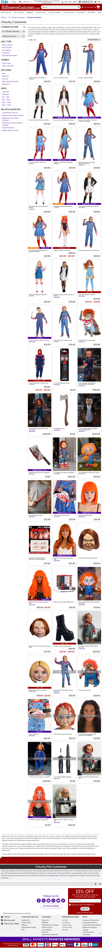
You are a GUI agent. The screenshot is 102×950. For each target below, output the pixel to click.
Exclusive (29, 12)
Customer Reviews (90, 923)
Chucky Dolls (6, 63)
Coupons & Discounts (91, 920)
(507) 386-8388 (70, 2)
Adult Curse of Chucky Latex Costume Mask (39, 646)
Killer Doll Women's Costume (87, 294)
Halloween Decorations (9, 55)
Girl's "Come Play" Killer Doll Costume (37, 163)
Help (99, 2)
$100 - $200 (6, 102)
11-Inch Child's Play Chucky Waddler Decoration (89, 602)
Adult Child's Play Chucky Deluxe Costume (63, 691)
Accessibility (46, 930)
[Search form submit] (79, 7)
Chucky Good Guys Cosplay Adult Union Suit (38, 383)
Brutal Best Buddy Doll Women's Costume (63, 207)
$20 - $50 (5, 97)
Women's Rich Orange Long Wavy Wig (63, 558)
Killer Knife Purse (33, 734)
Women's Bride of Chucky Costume (39, 120)
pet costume (60, 875)
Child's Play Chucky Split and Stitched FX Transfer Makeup (37, 558)
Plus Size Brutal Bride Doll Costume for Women (89, 207)
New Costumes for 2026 (10, 81)
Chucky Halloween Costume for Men (89, 250)
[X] (44, 901)
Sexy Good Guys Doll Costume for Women (38, 207)
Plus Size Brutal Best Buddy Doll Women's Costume (38, 251)
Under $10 (5, 92)
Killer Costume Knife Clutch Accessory (61, 516)
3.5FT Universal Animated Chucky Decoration (38, 429)
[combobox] (59, 7)
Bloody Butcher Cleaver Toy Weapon (39, 472)
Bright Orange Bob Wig (85, 515)
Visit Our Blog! (52, 906)
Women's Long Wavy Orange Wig (38, 819)
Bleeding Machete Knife (35, 515)
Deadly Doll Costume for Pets (87, 340)
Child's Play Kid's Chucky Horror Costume (63, 341)
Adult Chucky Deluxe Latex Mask (88, 558)
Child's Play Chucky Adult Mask (63, 734)
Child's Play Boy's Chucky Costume (39, 340)
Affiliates (45, 923)
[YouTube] (58, 901)
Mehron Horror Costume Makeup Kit (64, 602)
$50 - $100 (6, 100)
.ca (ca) (64, 920)
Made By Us (6, 84)
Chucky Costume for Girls (61, 77)
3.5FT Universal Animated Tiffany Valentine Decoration (88, 429)
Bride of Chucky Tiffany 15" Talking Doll (64, 820)
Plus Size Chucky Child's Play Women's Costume (87, 163)
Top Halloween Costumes (88, 933)
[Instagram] (53, 901)
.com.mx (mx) (67, 927)
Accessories (81, 12)
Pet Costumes (6, 50)
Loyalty (85, 930)
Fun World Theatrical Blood (61, 383)
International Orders (28, 927)
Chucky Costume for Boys (86, 77)
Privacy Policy (47, 927)
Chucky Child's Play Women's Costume (37, 78)
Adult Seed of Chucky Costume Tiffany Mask (37, 691)
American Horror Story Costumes (13, 115)
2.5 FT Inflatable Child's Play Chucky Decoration (89, 473)
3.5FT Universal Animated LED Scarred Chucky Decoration (87, 383)
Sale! (99, 12)
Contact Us (86, 2)
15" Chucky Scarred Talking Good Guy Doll (88, 646)
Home (7, 917)
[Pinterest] (49, 901)
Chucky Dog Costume (85, 690)
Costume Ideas (40, 12)
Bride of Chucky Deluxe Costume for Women (64, 295)
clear (24, 27)
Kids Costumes (19, 12)
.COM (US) (26, 2)
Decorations (91, 12)
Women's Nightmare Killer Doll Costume (37, 295)
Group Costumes (68, 12)
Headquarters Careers (50, 925)
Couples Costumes (54, 12)
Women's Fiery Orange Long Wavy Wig (39, 602)
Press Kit (45, 932)
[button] (89, 7)
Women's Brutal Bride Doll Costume (64, 120)
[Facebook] (39, 901)
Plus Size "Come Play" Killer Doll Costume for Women (88, 120)
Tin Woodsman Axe (59, 428)
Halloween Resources (50, 935)
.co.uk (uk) (66, 923)
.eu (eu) (65, 930)
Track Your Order (11, 923)
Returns (24, 925)
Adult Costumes (6, 12)
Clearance (5, 76)
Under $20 (5, 94)
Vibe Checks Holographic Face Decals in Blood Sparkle (87, 735)
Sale (3, 73)
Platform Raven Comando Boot (62, 646)
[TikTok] (63, 901)
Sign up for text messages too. (82, 905)
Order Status (26, 923)
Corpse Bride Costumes (9, 113)
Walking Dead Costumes (10, 130)
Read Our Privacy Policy (85, 913)
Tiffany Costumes (8, 66)
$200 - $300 (6, 105)
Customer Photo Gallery (92, 925)
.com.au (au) (66, 925)
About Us (45, 920)
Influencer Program (90, 927)
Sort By (93, 39)
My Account (9, 920)
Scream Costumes (8, 128)
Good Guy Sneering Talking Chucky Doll (89, 777)
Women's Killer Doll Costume (62, 250)
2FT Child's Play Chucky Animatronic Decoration (64, 473)
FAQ (23, 930)
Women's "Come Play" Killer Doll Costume (63, 163)
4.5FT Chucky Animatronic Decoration (39, 777)
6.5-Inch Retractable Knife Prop (63, 777)
